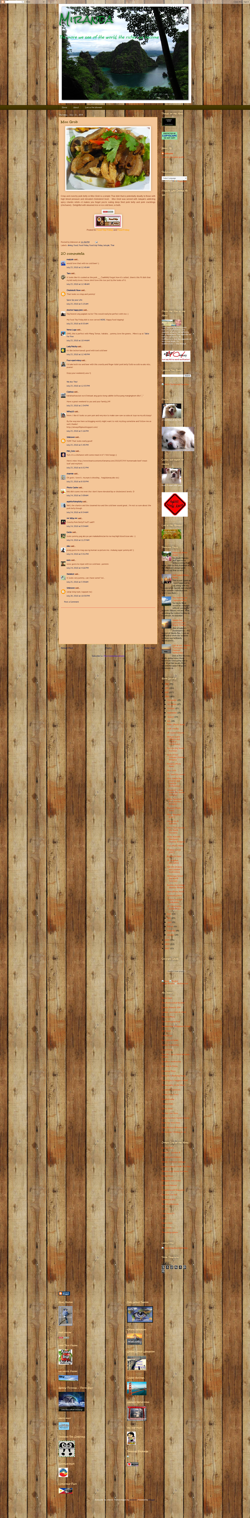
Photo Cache (72, 487)
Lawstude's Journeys (171, 1090)
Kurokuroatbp (168, 1099)
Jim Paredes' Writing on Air (174, 1132)
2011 (167, 692)
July (169, 721)
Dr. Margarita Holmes (171, 1157)
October (171, 708)
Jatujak (106, 245)
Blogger (151, 1499)
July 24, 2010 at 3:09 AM (77, 495)
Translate (182, 181)
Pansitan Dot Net (169, 1195)
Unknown (71, 437)
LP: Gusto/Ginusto (175, 733)
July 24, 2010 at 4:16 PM (78, 568)
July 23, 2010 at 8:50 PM (78, 481)
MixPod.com (182, 983)
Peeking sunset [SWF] (174, 851)
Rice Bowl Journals (170, 1204)
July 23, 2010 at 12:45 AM (78, 267)
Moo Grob (69, 121)
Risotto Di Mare (174, 856)
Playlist (171, 983)
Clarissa (70, 391)
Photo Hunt (167, 998)
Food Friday (167, 1050)
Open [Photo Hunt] (175, 891)
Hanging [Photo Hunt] (174, 765)
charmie (70, 473)
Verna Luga (71, 329)
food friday (83, 245)
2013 (167, 684)
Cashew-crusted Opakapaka (174, 900)
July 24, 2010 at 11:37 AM (78, 540)
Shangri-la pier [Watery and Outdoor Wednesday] (173, 740)
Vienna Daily (167, 1104)
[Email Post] (96, 242)
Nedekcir (70, 574)
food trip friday (95, 245)
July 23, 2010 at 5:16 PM (78, 431)
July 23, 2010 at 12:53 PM (78, 385)
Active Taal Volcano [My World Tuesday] (176, 830)
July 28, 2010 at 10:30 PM (78, 595)
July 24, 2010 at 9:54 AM (77, 526)
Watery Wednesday (170, 1045)
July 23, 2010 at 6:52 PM (78, 467)
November (172, 704)
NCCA (164, 1209)
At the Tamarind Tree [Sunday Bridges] (174, 801)
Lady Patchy (72, 346)
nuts (69, 560)
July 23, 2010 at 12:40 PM (78, 354)
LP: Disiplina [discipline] (173, 861)
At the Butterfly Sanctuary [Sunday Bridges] (176, 839)
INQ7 (164, 1218)
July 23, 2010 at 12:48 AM (78, 284)
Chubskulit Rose (74, 290)
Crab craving (173, 728)
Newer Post (67, 648)
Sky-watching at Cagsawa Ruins (180, 599)
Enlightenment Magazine (173, 1190)
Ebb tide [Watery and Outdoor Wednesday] (174, 869)
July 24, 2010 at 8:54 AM (77, 512)
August (170, 717)
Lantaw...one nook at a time (174, 1012)
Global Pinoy (167, 1176)
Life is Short (167, 1108)
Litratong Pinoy (169, 1071)
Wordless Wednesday (171, 1061)
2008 (167, 944)
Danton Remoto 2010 (171, 1007)
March (170, 926)
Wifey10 (70, 411)
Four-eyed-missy (74, 360)
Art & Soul (166, 1031)
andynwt (133, 1499)
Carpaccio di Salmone (173, 822)
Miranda (86, 19)
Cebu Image (167, 1035)
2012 (167, 688)
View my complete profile (173, 157)
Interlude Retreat (169, 1185)
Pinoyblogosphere (170, 1232)
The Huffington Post (171, 1021)
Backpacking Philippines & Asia (176, 1026)
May (169, 918)
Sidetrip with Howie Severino (175, 1171)
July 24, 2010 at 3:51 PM (78, 554)
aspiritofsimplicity (74, 501)
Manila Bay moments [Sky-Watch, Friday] (179, 622)
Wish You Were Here (171, 1123)
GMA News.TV (168, 1213)
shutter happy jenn (75, 310)
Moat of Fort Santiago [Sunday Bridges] (176, 757)
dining (70, 245)
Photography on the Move (173, 1085)
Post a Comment (71, 601)
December (172, 700)
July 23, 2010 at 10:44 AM (78, 340)
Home (64, 107)
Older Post (149, 648)
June (169, 914)
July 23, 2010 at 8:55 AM (77, 323)
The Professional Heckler (173, 1003)
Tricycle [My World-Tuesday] (176, 749)
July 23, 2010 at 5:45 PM (78, 445)
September (172, 713)
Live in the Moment (93, 107)
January (171, 935)
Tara (68, 273)
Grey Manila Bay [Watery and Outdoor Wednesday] (174, 782)
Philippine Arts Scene (171, 1181)
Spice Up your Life (74, 300)
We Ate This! (72, 381)
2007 (167, 948)
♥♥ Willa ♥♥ (72, 518)
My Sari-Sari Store (170, 1113)
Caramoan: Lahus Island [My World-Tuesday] (176, 792)
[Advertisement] (108, 626)
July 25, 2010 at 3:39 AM (77, 582)
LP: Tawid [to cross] (176, 774)
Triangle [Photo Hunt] (174, 809)
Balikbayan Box (169, 1199)
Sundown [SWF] (174, 895)
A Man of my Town (170, 1094)
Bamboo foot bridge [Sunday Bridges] (176, 886)
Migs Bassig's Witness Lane (174, 1127)
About (76, 107)
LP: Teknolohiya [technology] (174, 907)
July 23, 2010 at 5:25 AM (77, 303)
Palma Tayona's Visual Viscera (175, 1118)
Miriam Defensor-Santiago (174, 1162)
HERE (102, 319)
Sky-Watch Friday (170, 1066)
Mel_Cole (71, 451)
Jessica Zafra (168, 1148)
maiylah (70, 259)
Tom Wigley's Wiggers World (175, 1080)
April (169, 922)
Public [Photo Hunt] (176, 724)
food (76, 245)
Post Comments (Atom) (114, 656)
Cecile (69, 532)
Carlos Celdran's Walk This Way (176, 1166)
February (171, 931)
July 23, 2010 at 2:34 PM (78, 405)
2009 (167, 940)
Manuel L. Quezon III (171, 1152)
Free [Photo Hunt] (175, 846)
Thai (112, 245)
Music (164, 983)
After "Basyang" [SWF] (174, 815)
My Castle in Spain (170, 1040)
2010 (167, 696)
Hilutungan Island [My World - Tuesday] (175, 878)
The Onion (166, 1228)
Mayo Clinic (167, 1223)
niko (68, 546)
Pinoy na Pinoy (168, 1017)
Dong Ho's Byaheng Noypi (174, 1076)
